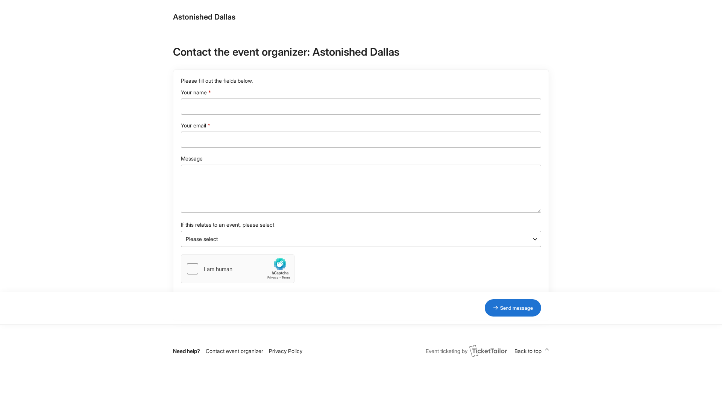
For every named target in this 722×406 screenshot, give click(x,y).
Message (192, 158)
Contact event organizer (234, 351)
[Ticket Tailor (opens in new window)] (488, 351)
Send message (516, 308)
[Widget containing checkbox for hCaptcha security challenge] (237, 269)
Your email (193, 125)
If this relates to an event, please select (227, 224)
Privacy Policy (285, 351)
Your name (194, 92)
